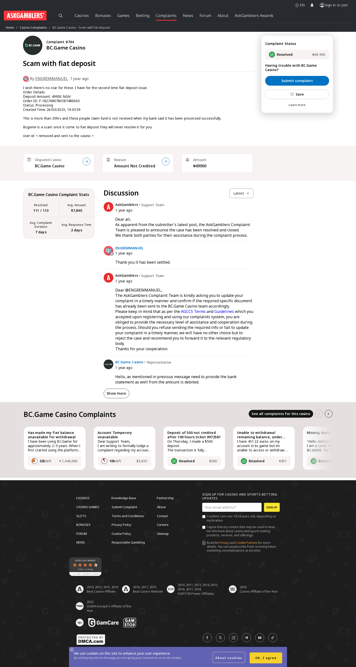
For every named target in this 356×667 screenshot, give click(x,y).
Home (10, 27)
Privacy (224, 543)
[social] (207, 637)
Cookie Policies (246, 543)
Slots (81, 515)
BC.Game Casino (49, 166)
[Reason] (166, 161)
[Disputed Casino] (86, 161)
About (161, 507)
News (80, 542)
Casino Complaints (33, 27)
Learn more (297, 105)
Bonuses (83, 524)
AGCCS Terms (193, 311)
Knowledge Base (123, 498)
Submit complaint (297, 80)
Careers (163, 524)
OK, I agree (266, 658)
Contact (162, 515)
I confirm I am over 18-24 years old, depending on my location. (241, 518)
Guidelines (224, 311)
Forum (81, 533)
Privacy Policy (121, 524)
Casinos (83, 498)
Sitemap (163, 533)
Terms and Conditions (128, 515)
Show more (116, 393)
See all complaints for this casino (281, 413)
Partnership (165, 498)
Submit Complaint (124, 507)
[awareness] (103, 622)
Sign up (271, 507)
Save (300, 94)
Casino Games (87, 507)
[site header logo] (25, 15)
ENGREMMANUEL (51, 78)
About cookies (228, 658)
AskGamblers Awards (254, 15)
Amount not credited (134, 166)
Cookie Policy (121, 533)
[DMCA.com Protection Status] (90, 639)
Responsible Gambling (128, 542)
